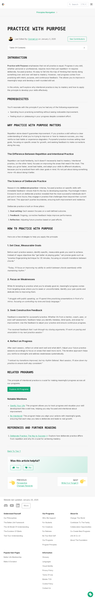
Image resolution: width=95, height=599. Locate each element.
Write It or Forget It (69, 483)
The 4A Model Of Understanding (16, 527)
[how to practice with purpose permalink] (6, 229)
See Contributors (77, 39)
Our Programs (47, 540)
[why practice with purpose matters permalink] (6, 125)
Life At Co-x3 (75, 536)
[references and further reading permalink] (6, 428)
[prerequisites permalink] (6, 99)
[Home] (3, 4)
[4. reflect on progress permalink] (6, 341)
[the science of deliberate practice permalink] (6, 181)
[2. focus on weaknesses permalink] (6, 279)
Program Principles (49, 545)
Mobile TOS (47, 579)
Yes (17, 467)
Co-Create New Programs (80, 531)
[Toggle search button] (91, 4)
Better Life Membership (13, 557)
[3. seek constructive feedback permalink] (6, 310)
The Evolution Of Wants (13, 531)
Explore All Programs (18, 389)
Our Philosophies (10, 518)
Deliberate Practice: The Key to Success (29, 436)
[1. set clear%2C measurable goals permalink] (6, 245)
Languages (46, 562)
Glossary (45, 557)
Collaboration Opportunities (80, 527)
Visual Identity (47, 566)
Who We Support (49, 518)
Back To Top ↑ (14, 451)
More (26, 505)
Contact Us (46, 588)
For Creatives (47, 527)
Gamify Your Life (17, 405)
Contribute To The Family (80, 522)
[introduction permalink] (6, 58)
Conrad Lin (33, 39)
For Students (47, 522)
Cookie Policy (47, 584)
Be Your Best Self (49, 536)
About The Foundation (78, 540)
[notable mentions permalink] (6, 399)
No (30, 467)
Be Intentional (16, 416)
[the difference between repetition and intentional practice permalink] (6, 154)
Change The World (77, 518)
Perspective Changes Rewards (25, 484)
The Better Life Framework (14, 522)
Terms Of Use (47, 575)
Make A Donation (10, 562)
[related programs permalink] (6, 372)
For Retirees (47, 531)
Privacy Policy (47, 570)
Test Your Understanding (13, 536)
